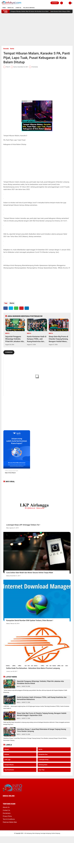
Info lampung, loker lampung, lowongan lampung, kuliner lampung (42, 833)
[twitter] (11, 308)
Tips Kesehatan (9, 770)
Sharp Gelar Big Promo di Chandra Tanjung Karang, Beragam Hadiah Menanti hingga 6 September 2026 (59, 339)
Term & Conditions (9, 819)
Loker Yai (18, 7)
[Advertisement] (36, 29)
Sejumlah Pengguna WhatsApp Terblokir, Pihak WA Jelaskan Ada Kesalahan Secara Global (15, 339)
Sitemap (55, 3)
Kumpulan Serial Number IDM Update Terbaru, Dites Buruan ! (29, 620)
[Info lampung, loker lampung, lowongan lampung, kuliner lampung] (11, 5)
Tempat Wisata (9, 764)
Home (4, 7)
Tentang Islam (43, 764)
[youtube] (16, 799)
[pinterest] (21, 308)
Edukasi (6, 754)
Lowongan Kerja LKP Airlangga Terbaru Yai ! (23, 525)
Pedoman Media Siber (10, 822)
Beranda (6, 48)
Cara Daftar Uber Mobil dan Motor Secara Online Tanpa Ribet (29, 573)
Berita (12, 48)
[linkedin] (27, 308)
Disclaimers (7, 813)
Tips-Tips (41, 770)
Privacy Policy (7, 816)
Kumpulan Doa (43, 754)
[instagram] (13, 799)
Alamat (6, 749)
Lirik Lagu (7, 759)
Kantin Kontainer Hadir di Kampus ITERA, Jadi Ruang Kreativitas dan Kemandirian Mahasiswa (36, 339)
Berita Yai (11, 7)
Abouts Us (6, 807)
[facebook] (5, 308)
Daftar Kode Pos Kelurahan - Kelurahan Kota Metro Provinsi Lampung (33, 668)
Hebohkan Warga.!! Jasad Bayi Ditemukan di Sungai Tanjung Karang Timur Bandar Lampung (41, 730)
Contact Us (6, 810)
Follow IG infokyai (29, 7)
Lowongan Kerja (43, 759)
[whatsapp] (16, 308)
